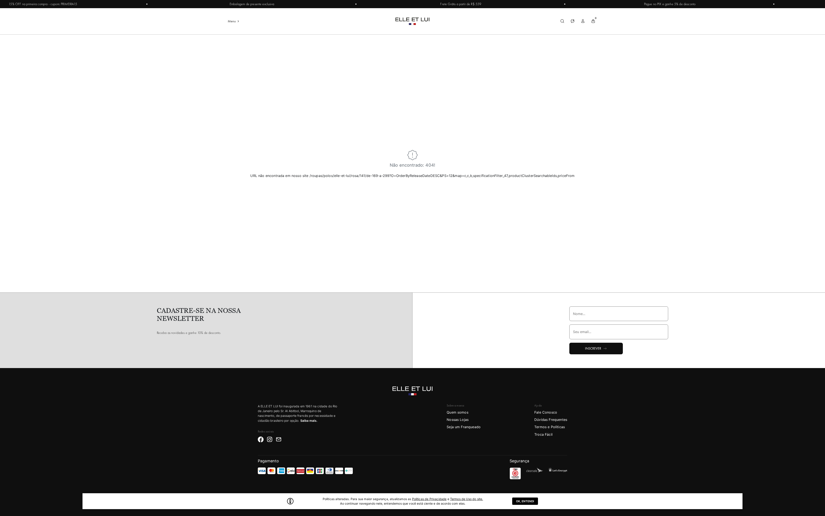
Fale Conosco (545, 412)
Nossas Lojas (458, 420)
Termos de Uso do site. (466, 499)
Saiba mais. (309, 420)
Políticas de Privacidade (429, 499)
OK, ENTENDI (525, 501)
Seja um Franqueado (464, 427)
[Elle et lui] (412, 21)
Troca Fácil (543, 434)
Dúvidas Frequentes (550, 420)
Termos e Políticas (549, 427)
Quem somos (457, 412)
